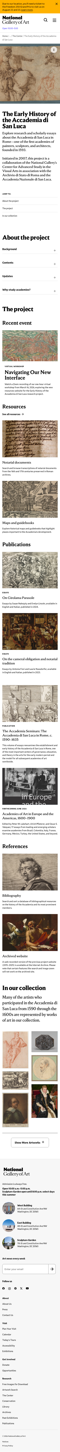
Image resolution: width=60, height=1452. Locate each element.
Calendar (6, 1334)
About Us (7, 1303)
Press (5, 1309)
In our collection (9, 215)
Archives (6, 1412)
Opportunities (9, 1370)
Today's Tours (9, 1339)
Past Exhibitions (10, 1417)
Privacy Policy (7, 1445)
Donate (5, 1364)
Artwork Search (10, 1389)
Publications (8, 1423)
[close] (56, 4)
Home (5, 36)
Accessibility (8, 1345)
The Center (17, 36)
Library (5, 1406)
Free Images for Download (15, 1384)
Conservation (8, 1400)
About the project (10, 201)
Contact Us (7, 1315)
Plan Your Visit (9, 1328)
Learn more (27, 9)
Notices (5, 1441)
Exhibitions (7, 1351)
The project (7, 208)
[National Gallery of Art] (30, 1171)
